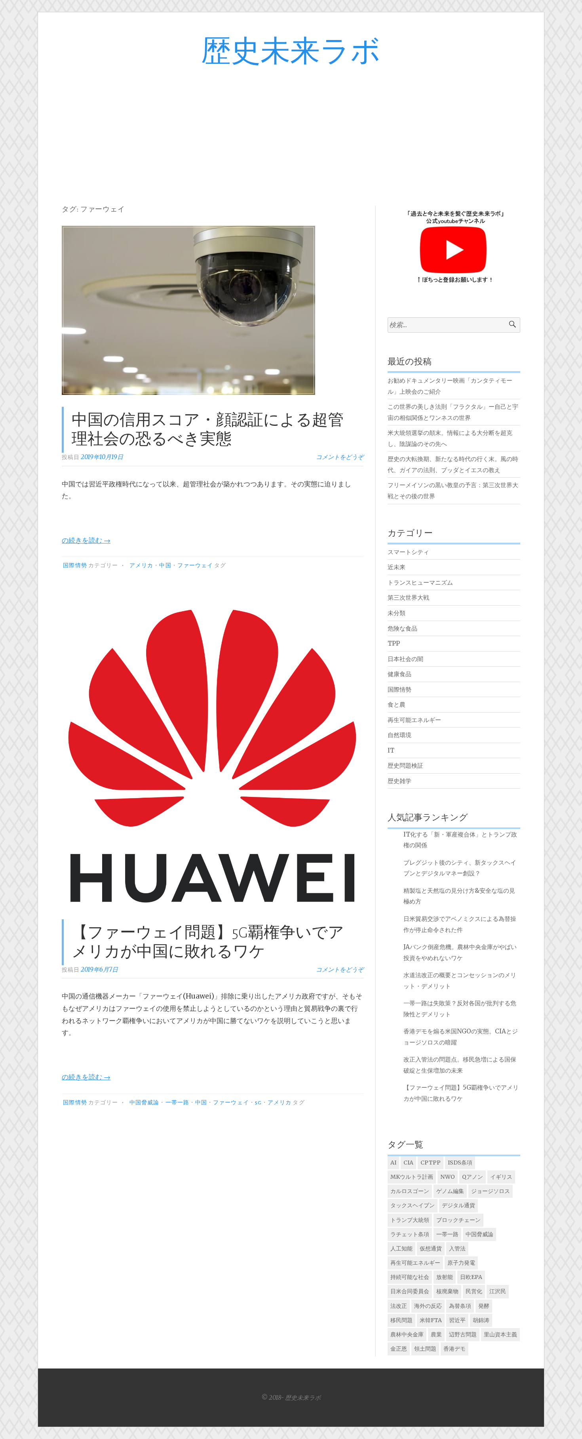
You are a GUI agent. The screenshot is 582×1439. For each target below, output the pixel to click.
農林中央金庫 (407, 1334)
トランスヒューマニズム (420, 582)
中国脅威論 (144, 1102)
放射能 (444, 1277)
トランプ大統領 (409, 1220)
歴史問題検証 (405, 765)
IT (391, 750)
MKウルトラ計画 (411, 1176)
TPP (394, 643)
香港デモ (454, 1348)
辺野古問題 (463, 1334)
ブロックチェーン (458, 1220)
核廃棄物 (447, 1291)
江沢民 (497, 1291)
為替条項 (460, 1305)
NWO (447, 1176)
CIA (408, 1162)
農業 (436, 1334)
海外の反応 (428, 1305)
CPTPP (430, 1162)
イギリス (501, 1176)
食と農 (396, 704)
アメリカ (141, 565)
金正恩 (398, 1348)
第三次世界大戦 (408, 597)
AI (393, 1162)
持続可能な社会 (409, 1277)
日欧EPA (471, 1277)
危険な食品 (402, 628)
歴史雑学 (399, 781)
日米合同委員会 (409, 1291)
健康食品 (399, 674)
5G (258, 1102)
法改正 (398, 1305)
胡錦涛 (481, 1320)
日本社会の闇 (405, 659)
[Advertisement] (291, 128)
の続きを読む (86, 540)
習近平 (457, 1320)
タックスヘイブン (412, 1205)
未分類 (396, 613)
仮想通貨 (431, 1248)
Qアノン (472, 1176)
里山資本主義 (500, 1334)
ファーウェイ (195, 565)
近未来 (396, 567)
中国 (165, 565)
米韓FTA (431, 1320)
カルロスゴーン (409, 1191)
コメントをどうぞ (339, 457)
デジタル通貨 (458, 1205)
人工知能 (401, 1248)
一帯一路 (177, 1102)
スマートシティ (408, 552)
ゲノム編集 (450, 1191)
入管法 (457, 1248)
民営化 (474, 1291)
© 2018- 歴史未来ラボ (291, 1397)
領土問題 (425, 1348)
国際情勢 (75, 565)
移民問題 (401, 1320)
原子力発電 (461, 1262)
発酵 (483, 1305)
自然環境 (399, 735)
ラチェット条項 (409, 1234)
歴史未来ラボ (291, 52)
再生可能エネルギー (414, 720)
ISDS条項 (460, 1162)
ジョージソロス (490, 1191)
